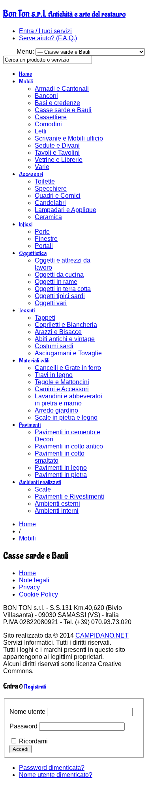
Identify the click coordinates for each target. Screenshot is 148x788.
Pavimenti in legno (61, 467)
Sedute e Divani (57, 145)
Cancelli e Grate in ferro (68, 367)
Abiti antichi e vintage (65, 339)
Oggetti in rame (56, 281)
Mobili (26, 81)
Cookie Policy (38, 594)
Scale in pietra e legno (66, 417)
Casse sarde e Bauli (63, 110)
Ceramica (48, 217)
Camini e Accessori (62, 389)
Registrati (35, 686)
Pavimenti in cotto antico (69, 446)
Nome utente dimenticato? (55, 774)
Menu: (26, 51)
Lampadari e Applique (65, 209)
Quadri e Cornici (58, 195)
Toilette (45, 181)
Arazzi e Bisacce (58, 331)
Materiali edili (34, 360)
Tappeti (45, 317)
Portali (44, 245)
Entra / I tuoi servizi (45, 31)
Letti (41, 131)
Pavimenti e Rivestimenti (69, 496)
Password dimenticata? (51, 767)
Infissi (25, 224)
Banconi (46, 95)
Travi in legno (54, 374)
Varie (42, 166)
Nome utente (27, 711)
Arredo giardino (56, 410)
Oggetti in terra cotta (63, 288)
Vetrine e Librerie (58, 159)
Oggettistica (33, 253)
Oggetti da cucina (59, 274)
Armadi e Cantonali (62, 88)
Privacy (29, 587)
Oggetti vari (51, 303)
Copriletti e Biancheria (66, 324)
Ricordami (33, 741)
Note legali (34, 580)
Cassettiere (51, 117)
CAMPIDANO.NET (102, 635)
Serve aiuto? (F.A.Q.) (48, 38)
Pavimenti (30, 425)
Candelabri (50, 202)
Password (23, 726)
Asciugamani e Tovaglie (68, 353)
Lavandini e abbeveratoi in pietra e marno (68, 400)
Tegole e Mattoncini (62, 382)
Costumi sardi (54, 346)
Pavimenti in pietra (61, 474)
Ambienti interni (57, 510)
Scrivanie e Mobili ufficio (69, 138)
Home (25, 74)
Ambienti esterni (57, 503)
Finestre (46, 238)
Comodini (48, 124)
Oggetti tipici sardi (60, 296)
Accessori (31, 174)
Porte (42, 231)
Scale (43, 489)
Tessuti (27, 310)
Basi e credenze (57, 102)
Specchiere (51, 188)
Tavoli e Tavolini (57, 152)
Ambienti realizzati (40, 482)
